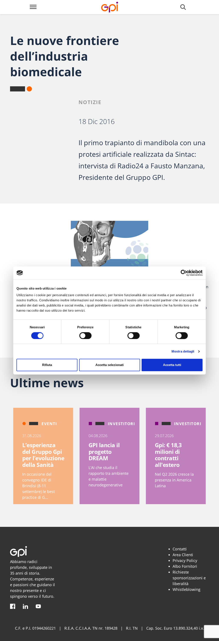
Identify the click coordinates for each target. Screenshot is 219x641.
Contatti (180, 548)
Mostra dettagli (183, 351)
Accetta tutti (172, 365)
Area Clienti (183, 554)
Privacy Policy (185, 560)
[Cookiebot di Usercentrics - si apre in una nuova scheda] (184, 273)
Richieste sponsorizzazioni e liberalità (189, 577)
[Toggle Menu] (33, 7)
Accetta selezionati (109, 365)
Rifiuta (47, 365)
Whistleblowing (186, 589)
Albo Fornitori (185, 566)
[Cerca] (183, 7)
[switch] (85, 335)
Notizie (89, 102)
